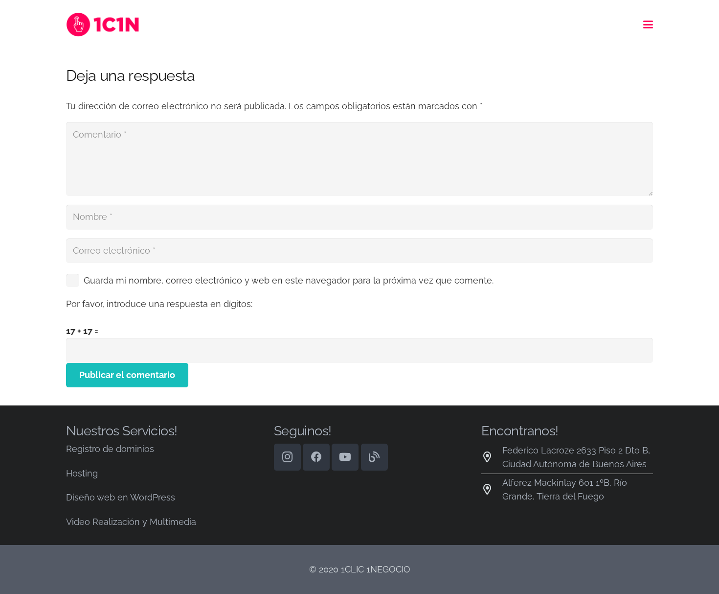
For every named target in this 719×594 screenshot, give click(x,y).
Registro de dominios (110, 449)
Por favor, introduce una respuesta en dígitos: (159, 304)
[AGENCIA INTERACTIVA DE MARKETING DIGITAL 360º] (108, 24)
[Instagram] (287, 457)
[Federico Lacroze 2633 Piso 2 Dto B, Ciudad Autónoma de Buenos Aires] (491, 457)
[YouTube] (345, 457)
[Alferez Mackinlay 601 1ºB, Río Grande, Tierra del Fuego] (491, 489)
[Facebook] (316, 457)
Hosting (82, 473)
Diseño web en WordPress (120, 497)
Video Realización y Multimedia (131, 522)
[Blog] (374, 457)
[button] (648, 24)
